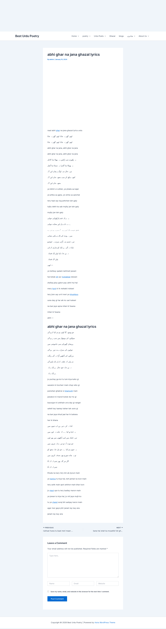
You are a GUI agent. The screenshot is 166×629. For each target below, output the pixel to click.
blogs (121, 36)
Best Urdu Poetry (27, 36)
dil (57, 277)
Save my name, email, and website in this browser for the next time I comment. (80, 592)
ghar (58, 130)
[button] (78, 36)
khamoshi (69, 391)
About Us (143, 36)
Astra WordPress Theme (105, 622)
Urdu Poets (99, 36)
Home (74, 36)
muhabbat (66, 277)
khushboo (74, 294)
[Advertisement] (68, 16)
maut (52, 490)
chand (54, 502)
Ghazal (112, 36)
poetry (85, 36)
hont (54, 288)
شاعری (130, 36)
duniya (53, 479)
